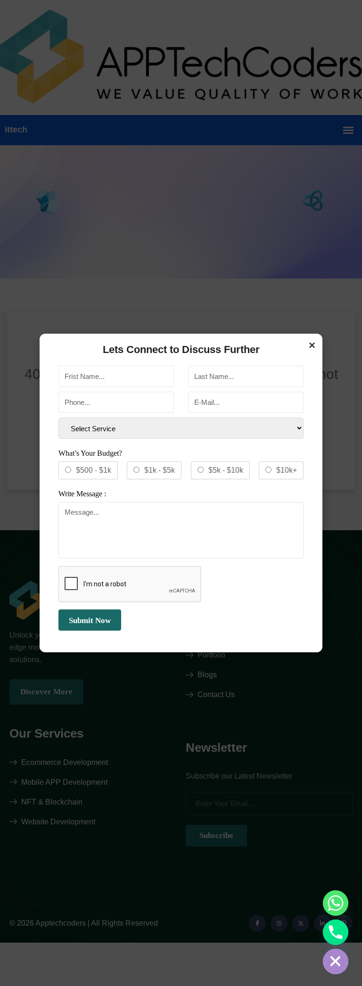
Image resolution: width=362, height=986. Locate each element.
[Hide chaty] (335, 961)
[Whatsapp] (335, 903)
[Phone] (335, 932)
